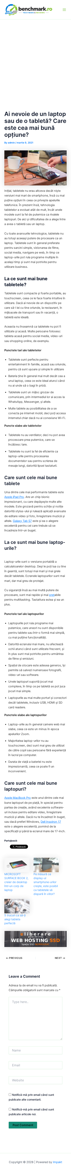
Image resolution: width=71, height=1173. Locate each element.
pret (51, 595)
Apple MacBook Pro (17, 798)
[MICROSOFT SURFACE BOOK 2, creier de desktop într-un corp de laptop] (17, 865)
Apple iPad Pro (14, 497)
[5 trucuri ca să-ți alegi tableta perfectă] (17, 906)
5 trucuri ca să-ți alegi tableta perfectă (15, 919)
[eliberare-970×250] (35, 938)
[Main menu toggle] (64, 10)
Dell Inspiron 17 (51, 821)
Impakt (57, 1162)
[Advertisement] (35, 57)
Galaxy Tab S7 (22, 521)
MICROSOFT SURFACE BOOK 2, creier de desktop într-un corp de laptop (16, 882)
